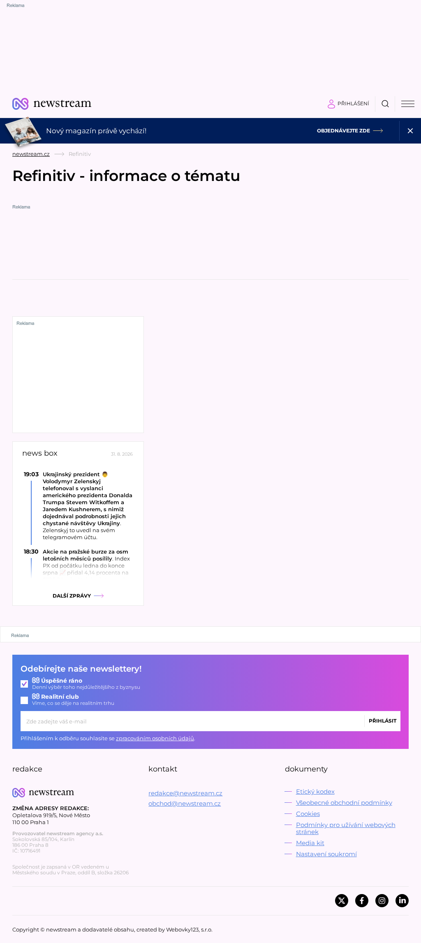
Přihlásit (382, 721)
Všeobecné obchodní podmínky (344, 802)
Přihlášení (353, 103)
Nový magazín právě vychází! (96, 131)
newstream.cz (31, 154)
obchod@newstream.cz (184, 803)
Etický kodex (315, 791)
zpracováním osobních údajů (155, 738)
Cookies (308, 813)
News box (40, 453)
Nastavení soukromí (326, 853)
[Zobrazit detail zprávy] (78, 505)
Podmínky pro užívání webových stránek (346, 828)
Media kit (310, 842)
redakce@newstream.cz (185, 793)
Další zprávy (72, 596)
